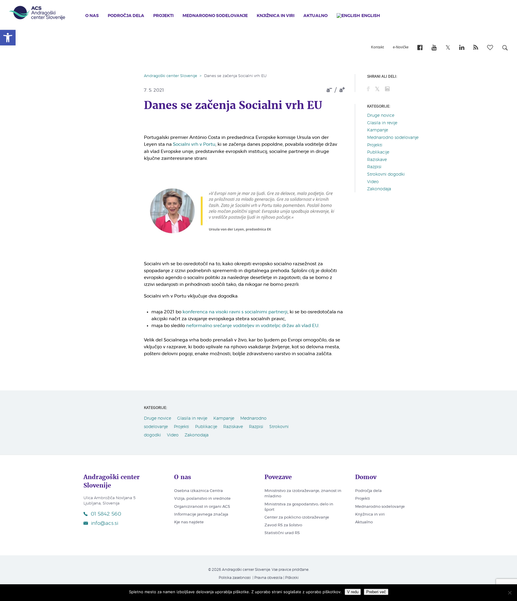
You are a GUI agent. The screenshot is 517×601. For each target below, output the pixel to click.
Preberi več (376, 592)
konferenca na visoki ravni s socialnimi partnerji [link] (235, 312)
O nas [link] (92, 16)
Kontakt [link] (377, 47)
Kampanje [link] (377, 130)
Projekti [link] (163, 16)
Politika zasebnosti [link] (235, 577)
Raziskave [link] (377, 160)
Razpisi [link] (374, 167)
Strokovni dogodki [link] (386, 174)
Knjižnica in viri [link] (275, 16)
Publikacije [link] (378, 152)
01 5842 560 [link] (106, 513)
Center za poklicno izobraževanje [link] (296, 517)
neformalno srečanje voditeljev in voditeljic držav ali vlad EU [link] (252, 326)
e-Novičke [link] (400, 47)
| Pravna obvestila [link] (267, 577)
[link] (8, 37)
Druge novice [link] (380, 116)
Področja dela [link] (126, 16)
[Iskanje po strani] (505, 49)
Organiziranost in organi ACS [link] (202, 507)
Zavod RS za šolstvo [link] (283, 525)
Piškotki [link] (292, 577)
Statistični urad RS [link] (282, 533)
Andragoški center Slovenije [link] (170, 76)
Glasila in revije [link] (382, 123)
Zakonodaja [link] (379, 189)
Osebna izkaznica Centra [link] (198, 491)
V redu (352, 592)
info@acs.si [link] (104, 523)
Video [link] (373, 182)
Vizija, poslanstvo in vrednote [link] (202, 499)
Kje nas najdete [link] (189, 522)
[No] (510, 593)
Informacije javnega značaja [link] (201, 514)
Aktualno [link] (315, 16)
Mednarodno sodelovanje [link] (215, 16)
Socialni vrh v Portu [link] (194, 144)
